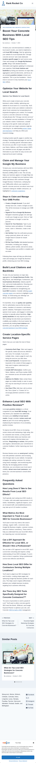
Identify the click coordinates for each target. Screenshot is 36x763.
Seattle (17, 703)
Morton (12, 694)
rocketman (7, 43)
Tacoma (10, 701)
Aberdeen (5, 703)
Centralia (11, 696)
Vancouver (17, 701)
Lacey (10, 699)
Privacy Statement (23, 760)
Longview (5, 699)
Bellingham (5, 706)
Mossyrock (5, 694)
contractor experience (18, 191)
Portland (11, 703)
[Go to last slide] (4, 662)
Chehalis (4, 696)
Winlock (17, 694)
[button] (33, 743)
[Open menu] (32, 3)
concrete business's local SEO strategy (15, 328)
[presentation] (18, 654)
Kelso (16, 696)
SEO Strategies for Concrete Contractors (16, 27)
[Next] (31, 662)
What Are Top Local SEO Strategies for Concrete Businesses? (9, 621)
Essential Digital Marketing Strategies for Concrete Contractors (27, 623)
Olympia (15, 699)
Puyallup (4, 701)
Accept (18, 757)
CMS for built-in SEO (15, 610)
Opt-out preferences (13, 760)
